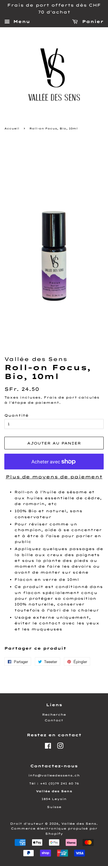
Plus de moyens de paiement (54, 476)
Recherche (54, 715)
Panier (92, 21)
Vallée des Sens (78, 824)
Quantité (16, 415)
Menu (20, 21)
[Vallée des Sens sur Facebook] (48, 747)
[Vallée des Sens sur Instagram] (60, 747)
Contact (54, 720)
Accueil (11, 128)
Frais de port (60, 397)
